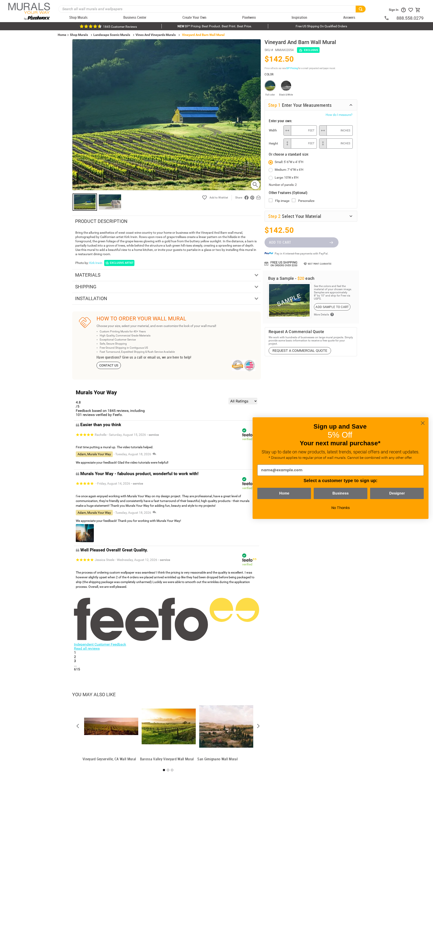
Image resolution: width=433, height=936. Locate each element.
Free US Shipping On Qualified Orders (321, 26)
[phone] (390, 18)
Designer (397, 493)
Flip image (282, 201)
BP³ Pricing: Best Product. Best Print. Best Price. (214, 26)
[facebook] (246, 198)
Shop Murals (79, 35)
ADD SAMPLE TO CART (332, 307)
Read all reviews (87, 648)
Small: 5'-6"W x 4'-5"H (289, 162)
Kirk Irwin (95, 263)
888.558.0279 (410, 18)
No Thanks (340, 507)
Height (273, 143)
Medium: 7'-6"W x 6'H (289, 169)
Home (284, 493)
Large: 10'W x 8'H (286, 177)
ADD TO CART (280, 242)
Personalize (306, 201)
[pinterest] (252, 198)
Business (340, 493)
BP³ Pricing (291, 68)
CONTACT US (108, 365)
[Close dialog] (423, 423)
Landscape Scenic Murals (111, 35)
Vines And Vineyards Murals (156, 35)
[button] (78, 726)
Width (273, 130)
